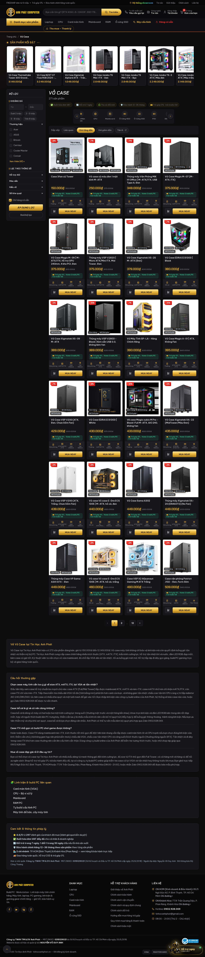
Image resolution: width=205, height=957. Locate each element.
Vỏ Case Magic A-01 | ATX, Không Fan (180, 340)
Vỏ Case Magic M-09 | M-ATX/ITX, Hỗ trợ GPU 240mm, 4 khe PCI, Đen (65, 260)
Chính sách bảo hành (121, 894)
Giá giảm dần (105, 130)
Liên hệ (195, 3)
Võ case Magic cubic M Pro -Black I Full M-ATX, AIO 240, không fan (142, 422)
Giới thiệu (170, 3)
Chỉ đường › (167, 896)
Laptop (49, 22)
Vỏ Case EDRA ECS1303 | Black (179, 259)
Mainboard (95, 22)
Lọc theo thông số (21, 168)
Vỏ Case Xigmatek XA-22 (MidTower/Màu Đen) (179, 421)
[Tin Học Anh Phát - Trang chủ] (23, 12)
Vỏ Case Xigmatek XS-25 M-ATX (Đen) (141, 259)
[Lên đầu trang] (7, 949)
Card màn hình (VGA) (25, 788)
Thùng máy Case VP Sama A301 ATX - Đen (65, 580)
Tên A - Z (122, 130)
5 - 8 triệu (15, 119)
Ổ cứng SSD (121, 22)
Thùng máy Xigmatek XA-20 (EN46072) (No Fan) (179, 502)
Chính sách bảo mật (121, 926)
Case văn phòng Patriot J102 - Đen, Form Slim (178, 580)
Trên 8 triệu (29, 119)
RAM (108, 22)
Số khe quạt (26, 193)
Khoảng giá (17, 101)
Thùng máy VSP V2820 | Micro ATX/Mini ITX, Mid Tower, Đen (102, 260)
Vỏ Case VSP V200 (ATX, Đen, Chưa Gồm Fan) (65, 421)
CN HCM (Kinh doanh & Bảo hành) (173, 889)
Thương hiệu (26, 124)
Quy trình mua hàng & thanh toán (127, 921)
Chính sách (184, 3)
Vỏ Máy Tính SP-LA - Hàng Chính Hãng (142, 340)
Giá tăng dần (86, 130)
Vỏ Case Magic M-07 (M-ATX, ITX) (179, 178)
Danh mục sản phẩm (26, 22)
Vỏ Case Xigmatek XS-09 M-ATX (65, 340)
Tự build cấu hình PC (24, 807)
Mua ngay (70, 211)
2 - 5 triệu (30, 113)
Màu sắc (26, 181)
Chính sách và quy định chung (126, 905)
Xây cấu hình (144, 22)
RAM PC (17, 802)
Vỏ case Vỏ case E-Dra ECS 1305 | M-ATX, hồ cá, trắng (104, 580)
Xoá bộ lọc (26, 215)
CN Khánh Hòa (163, 900)
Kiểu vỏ (26, 187)
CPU (60, 22)
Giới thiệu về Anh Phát (122, 889)
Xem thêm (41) (16, 161)
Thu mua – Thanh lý (60, 28)
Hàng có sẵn (166, 22)
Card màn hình (76, 22)
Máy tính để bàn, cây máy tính (30, 812)
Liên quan (68, 130)
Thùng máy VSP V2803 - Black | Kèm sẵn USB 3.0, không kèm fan (103, 341)
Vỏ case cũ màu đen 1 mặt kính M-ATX (103, 178)
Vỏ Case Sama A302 (138, 500)
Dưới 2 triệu (16, 113)
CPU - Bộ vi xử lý (22, 793)
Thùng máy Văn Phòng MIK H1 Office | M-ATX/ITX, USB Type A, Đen (142, 179)
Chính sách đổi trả (120, 910)
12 (132, 623)
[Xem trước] (77, 116)
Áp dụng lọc (26, 207)
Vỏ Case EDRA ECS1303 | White (103, 421)
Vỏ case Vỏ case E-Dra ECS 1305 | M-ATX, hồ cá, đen (104, 502)
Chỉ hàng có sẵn (21, 200)
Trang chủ (11, 36)
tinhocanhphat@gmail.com (169, 913)
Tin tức (159, 3)
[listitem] (20, 66)
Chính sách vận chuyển (122, 900)
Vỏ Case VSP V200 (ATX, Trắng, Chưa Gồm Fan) (65, 502)
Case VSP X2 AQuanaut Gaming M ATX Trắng (140, 580)
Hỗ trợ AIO (26, 174)
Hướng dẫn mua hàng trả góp (125, 915)
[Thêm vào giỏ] (54, 211)
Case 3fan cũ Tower (62, 176)
